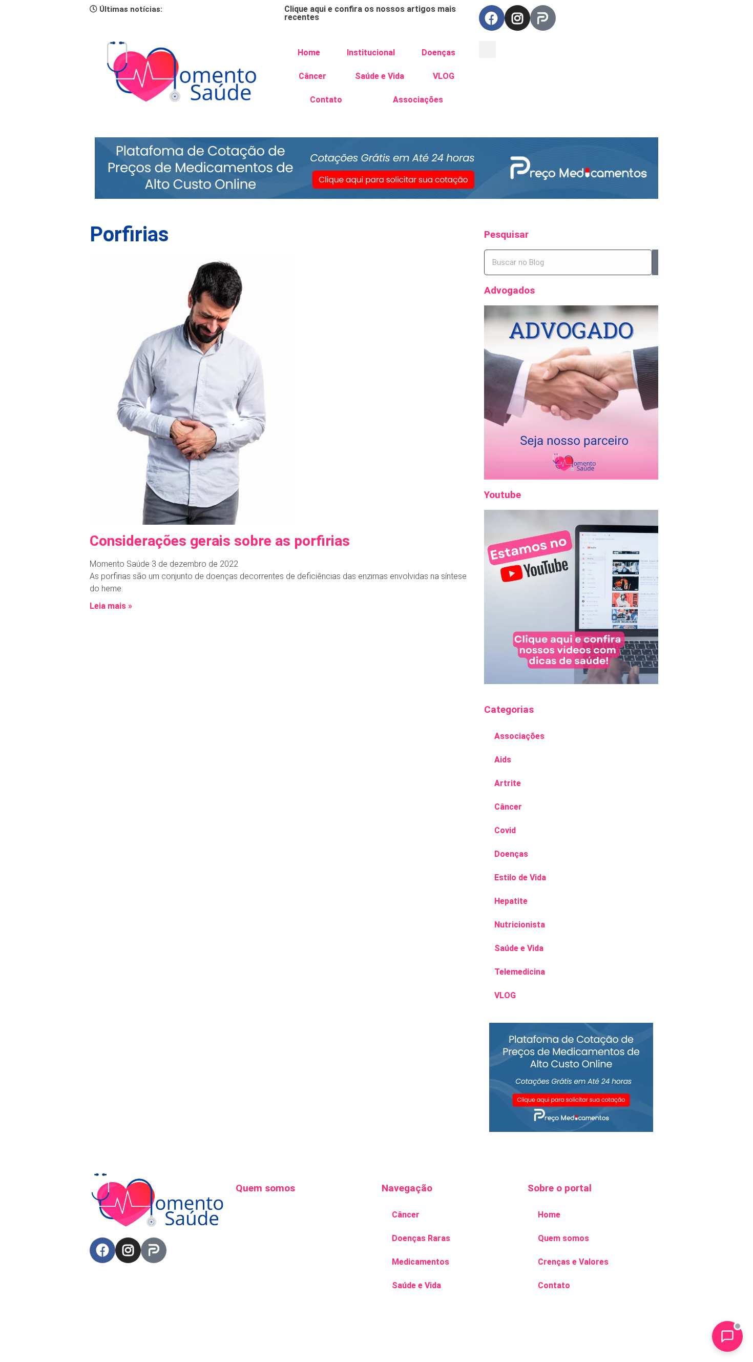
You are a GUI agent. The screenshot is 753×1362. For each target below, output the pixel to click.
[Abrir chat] (727, 1336)
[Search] (655, 262)
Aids (502, 760)
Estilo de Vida (520, 877)
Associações (418, 100)
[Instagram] (517, 18)
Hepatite (511, 901)
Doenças (438, 52)
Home (309, 52)
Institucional (371, 52)
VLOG (443, 76)
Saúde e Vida (379, 76)
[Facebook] (492, 18)
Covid (505, 830)
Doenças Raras (421, 1238)
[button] (487, 49)
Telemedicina (519, 972)
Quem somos (563, 1238)
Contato (326, 100)
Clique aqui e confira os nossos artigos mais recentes (370, 13)
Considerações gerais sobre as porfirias (220, 540)
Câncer (312, 76)
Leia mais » (111, 606)
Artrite (507, 783)
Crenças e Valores (573, 1262)
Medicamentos (420, 1262)
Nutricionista (519, 925)
